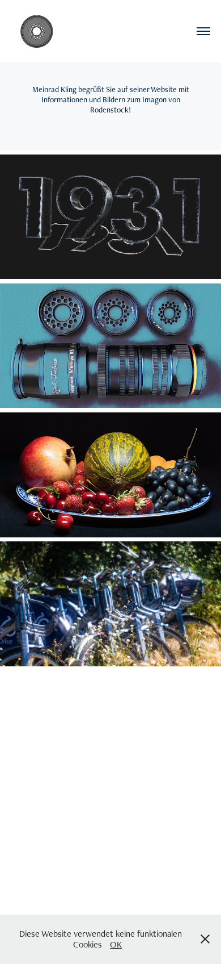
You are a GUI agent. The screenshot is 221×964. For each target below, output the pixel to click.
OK (116, 944)
